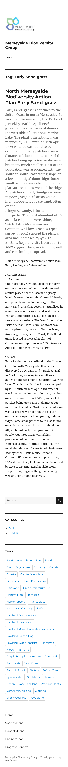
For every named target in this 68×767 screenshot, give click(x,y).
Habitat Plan (15, 594)
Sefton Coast (51, 670)
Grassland (13, 588)
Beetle (49, 560)
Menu (10, 57)
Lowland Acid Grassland (22, 615)
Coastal (11, 574)
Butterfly (40, 567)
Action (13, 528)
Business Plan (14, 739)
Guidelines (15, 533)
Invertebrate (37, 601)
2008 (10, 560)
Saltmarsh (13, 663)
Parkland (23, 649)
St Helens (33, 677)
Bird (9, 567)
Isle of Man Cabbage (20, 608)
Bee (38, 560)
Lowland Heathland (20, 622)
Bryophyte (23, 567)
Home (9, 715)
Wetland (40, 690)
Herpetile (33, 594)
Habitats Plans (14, 731)
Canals (53, 567)
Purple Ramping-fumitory (24, 656)
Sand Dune (31, 663)
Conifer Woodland (32, 574)
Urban (11, 684)
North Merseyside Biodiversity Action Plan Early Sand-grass (31, 96)
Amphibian (24, 560)
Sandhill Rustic (16, 670)
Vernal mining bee (19, 690)
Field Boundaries (35, 581)
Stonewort (51, 677)
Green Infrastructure (36, 588)
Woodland (37, 697)
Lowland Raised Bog (20, 636)
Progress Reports (16, 747)
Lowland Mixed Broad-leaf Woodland (31, 629)
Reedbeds (51, 656)
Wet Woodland (17, 697)
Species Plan (15, 677)
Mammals (47, 642)
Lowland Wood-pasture (22, 642)
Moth (10, 649)
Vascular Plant (28, 684)
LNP (40, 608)
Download (13, 581)
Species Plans (14, 723)
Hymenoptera (16, 601)
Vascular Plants (51, 684)
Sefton (34, 670)
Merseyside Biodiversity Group (21, 757)
